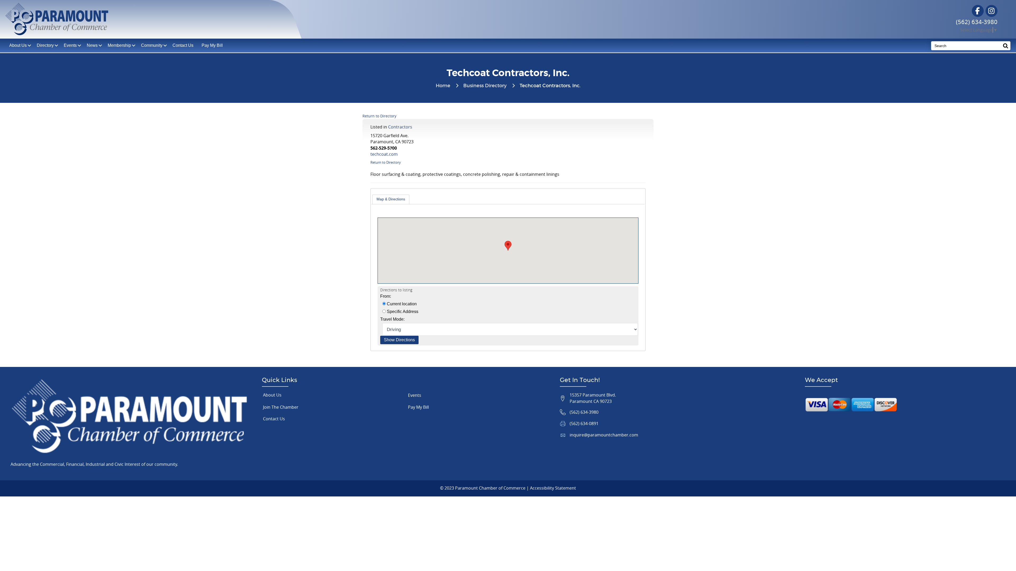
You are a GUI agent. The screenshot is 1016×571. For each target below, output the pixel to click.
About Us (272, 395)
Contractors (400, 127)
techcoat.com (384, 154)
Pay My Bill (212, 45)
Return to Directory (379, 115)
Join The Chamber (280, 407)
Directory (45, 45)
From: (385, 296)
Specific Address (402, 311)
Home (443, 86)
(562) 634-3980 (976, 22)
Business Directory (485, 86)
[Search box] (1005, 46)
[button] (508, 246)
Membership (119, 45)
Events (70, 45)
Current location (401, 304)
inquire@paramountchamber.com (604, 435)
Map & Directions (391, 199)
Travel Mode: (392, 319)
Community (151, 45)
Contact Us (183, 45)
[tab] (390, 199)
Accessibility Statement (553, 488)
